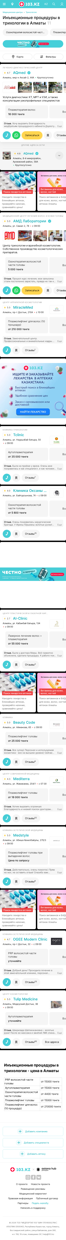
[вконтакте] (38, 1177)
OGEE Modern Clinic (30, 939)
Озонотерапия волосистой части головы (27, 32)
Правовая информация (20, 1198)
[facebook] (33, 1177)
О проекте (22, 1184)
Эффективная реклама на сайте (21, 420)
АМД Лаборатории (29, 221)
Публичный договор (47, 1198)
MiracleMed (23, 307)
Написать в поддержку (33, 1208)
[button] (48, 57)
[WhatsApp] (16, 135)
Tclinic (18, 435)
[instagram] (28, 1177)
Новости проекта (40, 1184)
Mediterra (21, 779)
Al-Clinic (20, 618)
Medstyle (21, 835)
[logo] (29, 4)
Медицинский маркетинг (33, 1193)
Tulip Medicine (25, 999)
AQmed (19, 73)
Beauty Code (24, 722)
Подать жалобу (40, 1203)
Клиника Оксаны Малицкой (30, 491)
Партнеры (23, 1203)
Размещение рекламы (33, 1188)
